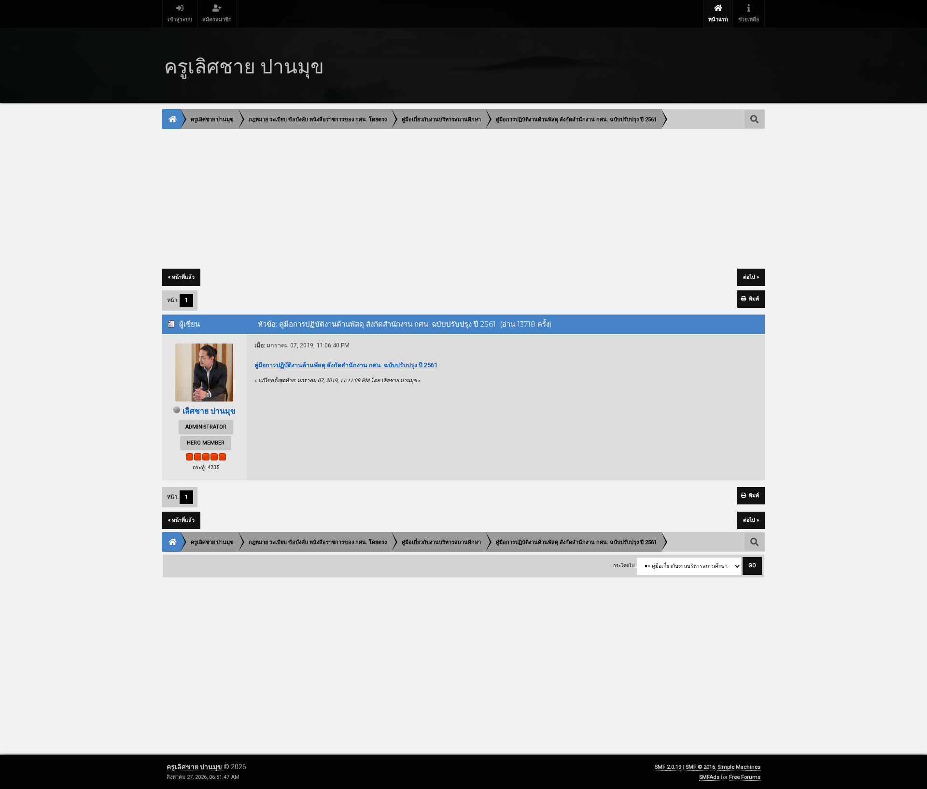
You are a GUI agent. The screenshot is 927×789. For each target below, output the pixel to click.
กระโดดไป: (624, 565)
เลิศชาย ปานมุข (209, 411)
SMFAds (709, 777)
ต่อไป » (751, 277)
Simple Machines (738, 767)
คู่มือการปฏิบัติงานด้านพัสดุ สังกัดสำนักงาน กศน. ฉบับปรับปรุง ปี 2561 (345, 365)
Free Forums (744, 777)
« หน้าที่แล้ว (181, 277)
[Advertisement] (452, 199)
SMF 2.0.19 (668, 767)
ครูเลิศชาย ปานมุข (195, 767)
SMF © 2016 (700, 767)
